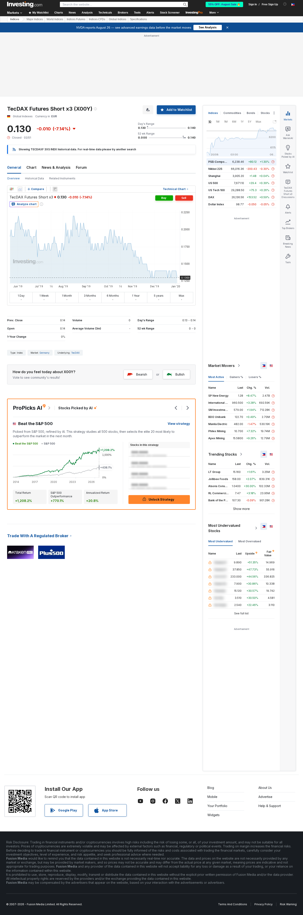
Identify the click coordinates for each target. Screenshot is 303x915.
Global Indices (117, 19)
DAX (211, 197)
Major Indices (35, 19)
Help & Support (269, 806)
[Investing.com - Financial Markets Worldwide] (24, 4)
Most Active (216, 377)
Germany (44, 352)
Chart (31, 167)
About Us (265, 788)
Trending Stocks (222, 454)
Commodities (232, 113)
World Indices (55, 19)
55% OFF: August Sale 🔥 (224, 4)
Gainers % (236, 377)
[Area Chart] (20, 189)
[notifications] (284, 4)
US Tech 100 (216, 190)
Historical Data (34, 178)
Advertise (265, 797)
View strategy (179, 423)
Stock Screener (170, 12)
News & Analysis (56, 167)
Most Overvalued (249, 541)
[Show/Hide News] (55, 189)
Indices (14, 19)
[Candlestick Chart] (11, 189)
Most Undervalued (220, 541)
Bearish (141, 374)
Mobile (212, 797)
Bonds (251, 113)
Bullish (180, 374)
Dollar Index (216, 204)
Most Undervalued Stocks (224, 528)
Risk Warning (288, 904)
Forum (81, 167)
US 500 (213, 183)
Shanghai (214, 176)
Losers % (255, 377)
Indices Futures (76, 19)
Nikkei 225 (215, 168)
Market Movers (221, 365)
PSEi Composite (218, 161)
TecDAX (75, 352)
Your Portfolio (217, 806)
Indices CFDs (97, 19)
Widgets (213, 815)
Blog (210, 788)
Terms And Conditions (232, 904)
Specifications (138, 19)
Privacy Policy (263, 904)
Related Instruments (62, 178)
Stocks (265, 113)
